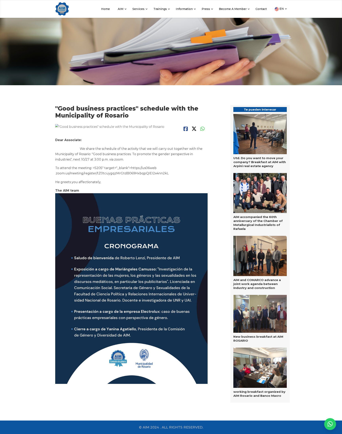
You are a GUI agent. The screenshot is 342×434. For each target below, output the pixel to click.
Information (184, 9)
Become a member (233, 9)
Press (206, 9)
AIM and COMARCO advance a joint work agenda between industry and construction (257, 284)
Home (105, 9)
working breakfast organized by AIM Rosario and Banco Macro (259, 394)
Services (138, 9)
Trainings (160, 9)
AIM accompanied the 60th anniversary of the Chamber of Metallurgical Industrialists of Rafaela (258, 223)
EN (281, 9)
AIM (121, 9)
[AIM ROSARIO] (330, 424)
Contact (261, 9)
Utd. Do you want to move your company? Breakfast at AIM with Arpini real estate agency (259, 162)
